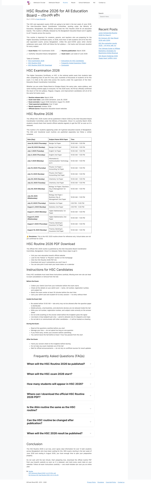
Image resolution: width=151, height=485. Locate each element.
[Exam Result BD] (29, 2)
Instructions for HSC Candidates (72, 61)
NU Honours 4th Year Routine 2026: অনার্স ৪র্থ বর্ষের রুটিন (44, 475)
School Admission (84, 2)
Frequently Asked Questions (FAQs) (73, 63)
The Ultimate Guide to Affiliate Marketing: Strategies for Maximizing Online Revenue (109, 51)
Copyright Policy (111, 482)
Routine (65, 2)
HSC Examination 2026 (36, 61)
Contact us (102, 2)
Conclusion (65, 65)
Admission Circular (39, 2)
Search (101, 13)
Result (73, 2)
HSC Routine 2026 (34, 63)
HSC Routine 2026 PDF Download (40, 65)
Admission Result (54, 2)
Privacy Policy (91, 482)
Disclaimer (101, 482)
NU (94, 2)
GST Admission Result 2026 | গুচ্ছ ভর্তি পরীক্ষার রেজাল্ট (42, 473)
